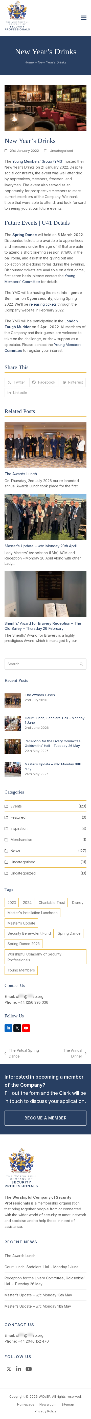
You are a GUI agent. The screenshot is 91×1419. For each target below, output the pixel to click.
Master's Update (21, 923)
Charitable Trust (52, 902)
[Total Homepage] (21, 1186)
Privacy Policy (46, 1411)
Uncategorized (23, 873)
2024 (27, 902)
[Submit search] (81, 664)
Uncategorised (61, 150)
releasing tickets (43, 304)
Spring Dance (69, 933)
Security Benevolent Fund (29, 933)
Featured (18, 817)
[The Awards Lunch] (45, 444)
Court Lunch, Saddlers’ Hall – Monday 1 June (42, 1267)
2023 (12, 902)
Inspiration (19, 828)
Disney (77, 902)
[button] (83, 18)
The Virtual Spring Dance (22, 1053)
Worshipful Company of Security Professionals (34, 957)
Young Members (21, 970)
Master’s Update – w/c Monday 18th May (38, 1295)
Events (16, 806)
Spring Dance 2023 (24, 944)
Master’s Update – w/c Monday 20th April (41, 545)
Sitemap (67, 1404)
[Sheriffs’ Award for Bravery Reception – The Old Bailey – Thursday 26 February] (45, 593)
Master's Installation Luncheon (33, 913)
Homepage (25, 1404)
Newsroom (47, 1404)
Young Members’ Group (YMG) (38, 161)
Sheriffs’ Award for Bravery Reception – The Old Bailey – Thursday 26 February (43, 626)
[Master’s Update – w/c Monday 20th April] (45, 516)
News (15, 851)
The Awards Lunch (21, 473)
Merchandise (21, 839)
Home (29, 62)
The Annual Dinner (67, 1053)
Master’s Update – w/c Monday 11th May (38, 1306)
